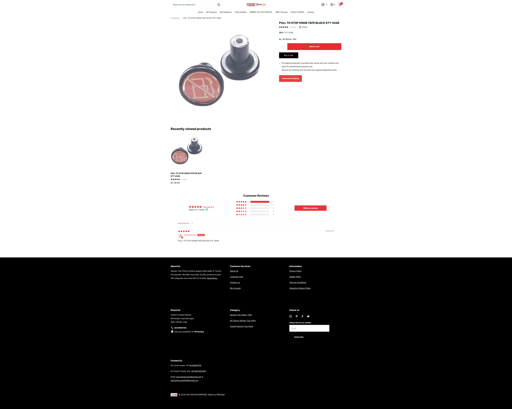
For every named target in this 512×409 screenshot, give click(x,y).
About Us (234, 271)
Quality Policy (295, 277)
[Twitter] (308, 316)
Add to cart (314, 46)
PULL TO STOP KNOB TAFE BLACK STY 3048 (186, 174)
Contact (310, 12)
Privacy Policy (295, 271)
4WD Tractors (281, 12)
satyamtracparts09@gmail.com (184, 380)
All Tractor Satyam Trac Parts (243, 320)
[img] (184, 231)
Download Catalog (290, 78)
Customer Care (236, 277)
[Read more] (324, 5)
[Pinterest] (297, 316)
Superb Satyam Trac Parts (241, 326)
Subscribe (299, 337)
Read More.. (212, 278)
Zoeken (218, 4)
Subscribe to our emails (300, 322)
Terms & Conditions (297, 282)
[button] (241, 202)
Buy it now (288, 55)
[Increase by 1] (285, 44)
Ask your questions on (189, 331)
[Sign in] (333, 5)
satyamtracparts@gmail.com (188, 377)
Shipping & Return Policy (300, 288)
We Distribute (226, 12)
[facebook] (302, 316)
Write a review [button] (310, 208)
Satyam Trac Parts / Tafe (241, 315)
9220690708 (180, 328)
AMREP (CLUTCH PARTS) (261, 12)
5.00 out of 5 (208, 207)
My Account (235, 288)
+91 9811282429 (198, 371)
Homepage (175, 18)
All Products (211, 12)
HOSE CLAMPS (297, 12)
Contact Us (235, 282)
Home (200, 12)
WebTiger (221, 394)
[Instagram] (290, 316)
